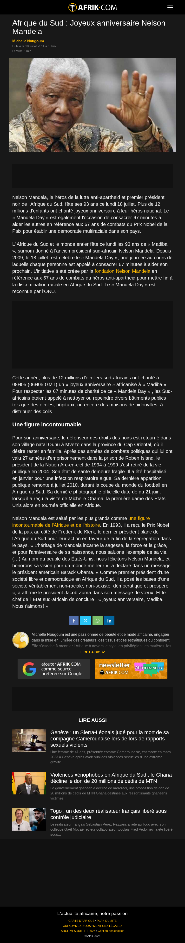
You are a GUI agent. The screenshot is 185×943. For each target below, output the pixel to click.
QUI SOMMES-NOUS (77, 926)
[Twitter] (85, 620)
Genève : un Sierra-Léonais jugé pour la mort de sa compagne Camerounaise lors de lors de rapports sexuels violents (109, 738)
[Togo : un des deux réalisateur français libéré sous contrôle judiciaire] (29, 819)
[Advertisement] (92, 176)
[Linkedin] (109, 620)
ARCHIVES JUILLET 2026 (78, 931)
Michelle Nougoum (28, 41)
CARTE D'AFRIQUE (81, 920)
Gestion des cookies (111, 931)
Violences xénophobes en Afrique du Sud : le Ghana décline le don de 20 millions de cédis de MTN (111, 778)
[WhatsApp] (97, 620)
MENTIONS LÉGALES (107, 926)
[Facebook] (74, 620)
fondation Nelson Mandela (122, 271)
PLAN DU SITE (107, 920)
